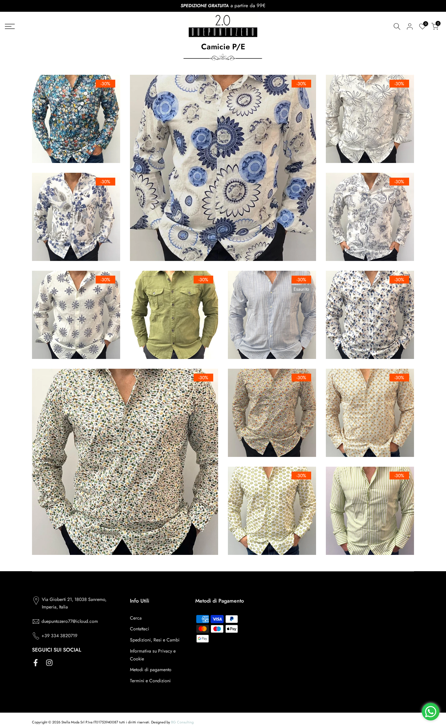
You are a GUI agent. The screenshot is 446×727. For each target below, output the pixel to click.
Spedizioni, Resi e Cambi (155, 640)
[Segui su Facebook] (35, 662)
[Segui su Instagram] (49, 662)
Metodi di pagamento (150, 669)
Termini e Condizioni (150, 680)
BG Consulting (182, 722)
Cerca (136, 618)
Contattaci (139, 628)
